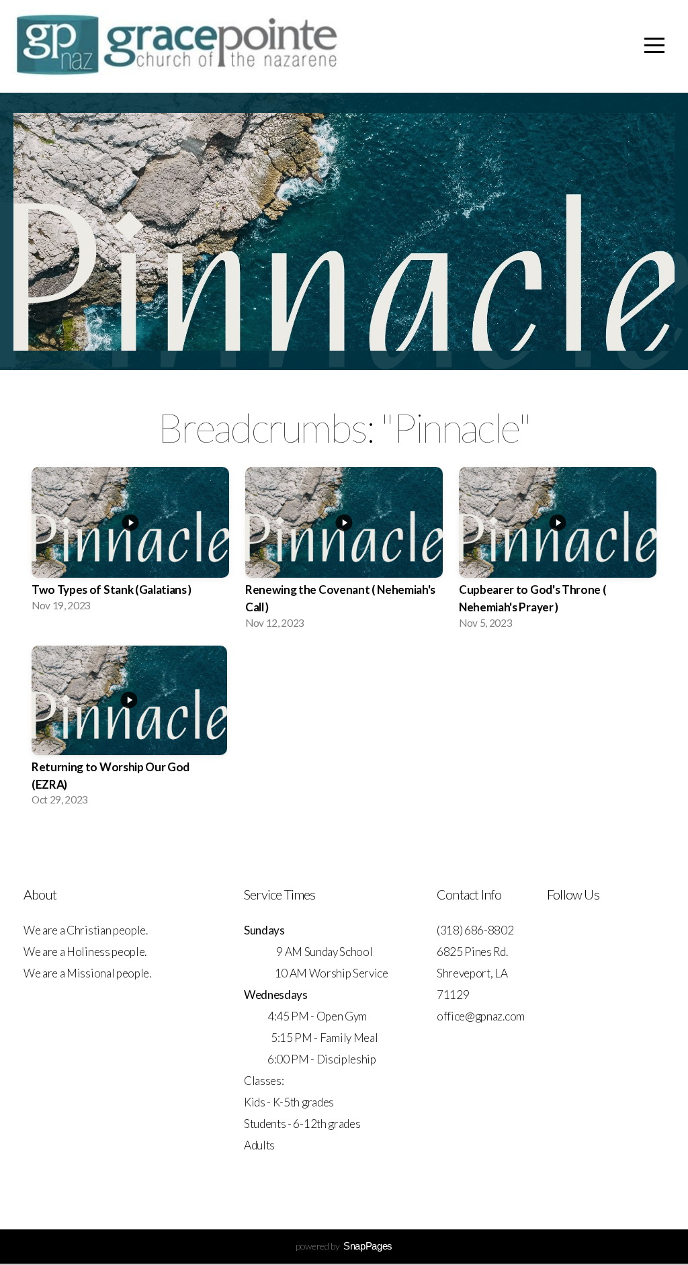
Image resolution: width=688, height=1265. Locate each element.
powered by (344, 1246)
